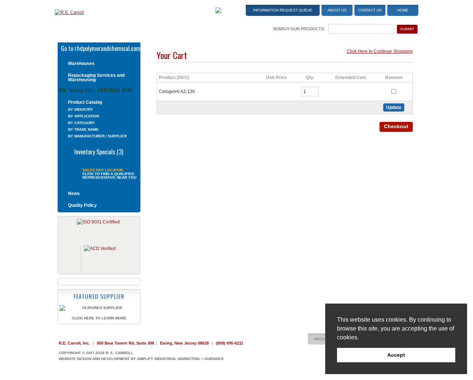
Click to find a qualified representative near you (109, 175)
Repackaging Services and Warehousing (96, 77)
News (74, 193)
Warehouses (81, 63)
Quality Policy (82, 205)
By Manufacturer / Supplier (97, 136)
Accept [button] (396, 355)
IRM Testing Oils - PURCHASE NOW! (96, 89)
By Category (81, 123)
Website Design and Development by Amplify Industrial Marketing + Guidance (141, 359)
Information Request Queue (282, 10)
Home (402, 10)
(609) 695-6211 (229, 343)
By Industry (80, 109)
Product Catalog (85, 102)
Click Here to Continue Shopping (380, 51)
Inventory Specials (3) (98, 151)
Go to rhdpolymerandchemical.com (100, 47)
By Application (83, 116)
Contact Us (370, 10)
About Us (337, 10)
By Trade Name (83, 129)
